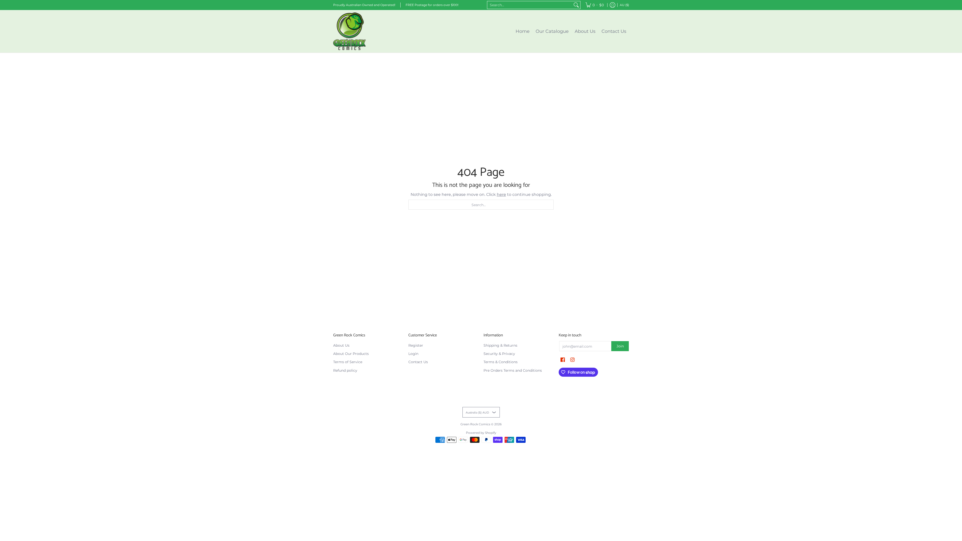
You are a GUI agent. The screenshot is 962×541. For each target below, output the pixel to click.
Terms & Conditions (501, 362)
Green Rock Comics (475, 424)
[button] (562, 360)
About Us (341, 345)
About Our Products (351, 353)
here (501, 194)
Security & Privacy (499, 353)
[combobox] (529, 5)
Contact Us (418, 362)
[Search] (576, 5)
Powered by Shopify (481, 433)
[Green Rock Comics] (349, 31)
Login (413, 353)
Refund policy (345, 370)
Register (415, 345)
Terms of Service (347, 362)
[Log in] (613, 5)
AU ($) (624, 5)
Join (620, 346)
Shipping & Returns (500, 345)
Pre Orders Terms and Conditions (513, 370)
